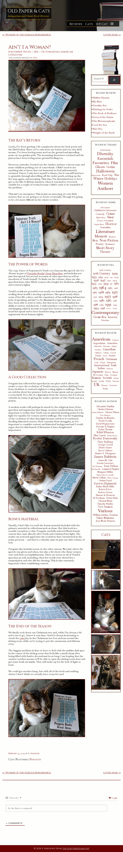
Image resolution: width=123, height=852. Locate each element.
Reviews (76, 24)
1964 (102, 287)
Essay (110, 217)
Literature (15, 54)
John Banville (95, 469)
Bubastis (35, 759)
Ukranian (104, 385)
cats (22, 638)
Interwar (112, 317)
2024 (115, 308)
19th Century (105, 270)
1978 (115, 296)
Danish (98, 356)
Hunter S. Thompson (105, 453)
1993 (115, 305)
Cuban (106, 353)
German (111, 359)
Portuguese (113, 375)
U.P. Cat (102, 24)
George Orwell (105, 445)
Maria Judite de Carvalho (105, 475)
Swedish (101, 381)
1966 (116, 288)
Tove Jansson (105, 506)
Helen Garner (105, 447)
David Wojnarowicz (105, 424)
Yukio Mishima (105, 517)
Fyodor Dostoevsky (105, 438)
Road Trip (107, 175)
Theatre (105, 252)
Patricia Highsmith (105, 483)
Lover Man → (112, 34)
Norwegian (98, 375)
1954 (115, 280)
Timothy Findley (105, 504)
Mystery (112, 237)
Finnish (112, 355)
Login (114, 797)
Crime (110, 214)
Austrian (98, 346)
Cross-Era (99, 317)
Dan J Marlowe (105, 415)
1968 (101, 292)
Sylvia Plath (112, 498)
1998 (102, 308)
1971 (115, 292)
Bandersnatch (105, 651)
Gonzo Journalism (105, 220)
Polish (106, 375)
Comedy (100, 214)
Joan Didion (111, 465)
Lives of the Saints (103, 117)
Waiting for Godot (103, 109)
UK (97, 384)
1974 (101, 296)
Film (114, 163)
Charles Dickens (105, 409)
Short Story (105, 248)
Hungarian (111, 362)
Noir (95, 240)
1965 (110, 287)
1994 (96, 308)
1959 (106, 283)
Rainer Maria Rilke (105, 486)
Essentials (105, 158)
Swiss (108, 381)
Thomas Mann (105, 501)
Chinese (98, 353)
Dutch (105, 356)
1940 (106, 277)
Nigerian (115, 372)
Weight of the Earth (104, 132)
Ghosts (100, 167)
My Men (97, 101)
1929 (115, 273)
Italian (101, 368)
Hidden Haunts (101, 97)
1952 (109, 280)
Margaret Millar (105, 472)
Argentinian (99, 343)
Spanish (94, 381)
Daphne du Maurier (105, 418)
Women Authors (105, 186)
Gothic (110, 167)
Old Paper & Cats (29, 11)
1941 (111, 277)
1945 (116, 277)
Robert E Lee (105, 489)
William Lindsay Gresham (105, 515)
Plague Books (96, 175)
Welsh (105, 389)
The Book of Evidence (105, 113)
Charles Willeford (97, 412)
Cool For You (100, 124)
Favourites (100, 163)
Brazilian (98, 350)
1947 (102, 280)
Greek (96, 363)
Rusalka (105, 686)
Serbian (116, 378)
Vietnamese (113, 385)
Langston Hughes (110, 469)
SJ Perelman (99, 498)
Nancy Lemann (113, 478)
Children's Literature (105, 210)
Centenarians (105, 150)
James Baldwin (105, 457)
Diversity (105, 153)
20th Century (101, 273)
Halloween (105, 171)
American (66, 51)
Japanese (97, 371)
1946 (96, 280)
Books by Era (106, 265)
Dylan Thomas (105, 429)
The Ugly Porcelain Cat (75, 848)
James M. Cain (105, 460)
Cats (89, 24)
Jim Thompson (97, 466)
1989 (101, 305)
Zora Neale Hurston (105, 521)
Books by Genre (106, 202)
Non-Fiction (109, 240)
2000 (108, 308)
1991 (108, 304)
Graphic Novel (99, 224)
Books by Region (105, 333)
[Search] (114, 80)
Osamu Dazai (105, 480)
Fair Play (97, 128)
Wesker (106, 566)
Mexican (108, 372)
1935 (94, 277)
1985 (108, 300)
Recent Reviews (106, 93)
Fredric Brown (112, 436)
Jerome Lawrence (105, 463)
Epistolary (101, 217)
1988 (95, 304)
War (116, 175)
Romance (110, 244)
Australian (112, 343)
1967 (95, 292)
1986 (115, 300)
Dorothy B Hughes (105, 426)
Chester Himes (112, 412)
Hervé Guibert (105, 450)
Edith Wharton (105, 432)
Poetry (100, 244)
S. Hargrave (33, 753)
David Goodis (105, 421)
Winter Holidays (105, 179)
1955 (94, 283)
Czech (113, 353)
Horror (111, 224)
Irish (114, 365)
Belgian (114, 346)
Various (105, 510)
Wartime (105, 320)
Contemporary (105, 312)
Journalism (105, 227)
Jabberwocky (105, 630)
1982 (101, 300)
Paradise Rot (100, 105)
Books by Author (106, 401)
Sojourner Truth (19, 51)
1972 (95, 297)
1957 (100, 283)
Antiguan (115, 340)
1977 (108, 296)
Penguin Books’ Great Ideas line (44, 273)
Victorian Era (50, 51)
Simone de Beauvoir (105, 495)
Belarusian (106, 346)
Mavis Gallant (99, 477)
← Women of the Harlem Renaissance (26, 34)
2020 (35, 58)
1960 (111, 284)
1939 (100, 277)
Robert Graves (105, 492)
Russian (96, 377)
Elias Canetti (100, 435)
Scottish (107, 377)
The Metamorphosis (104, 121)
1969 (107, 292)
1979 (96, 300)
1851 (36, 51)
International (101, 365)
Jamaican (109, 369)
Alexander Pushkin (105, 406)
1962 (116, 283)
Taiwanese (115, 381)
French (99, 359)
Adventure (105, 207)
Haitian (102, 363)
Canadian (109, 349)
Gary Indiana (105, 441)
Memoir (101, 236)
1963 (95, 287)
